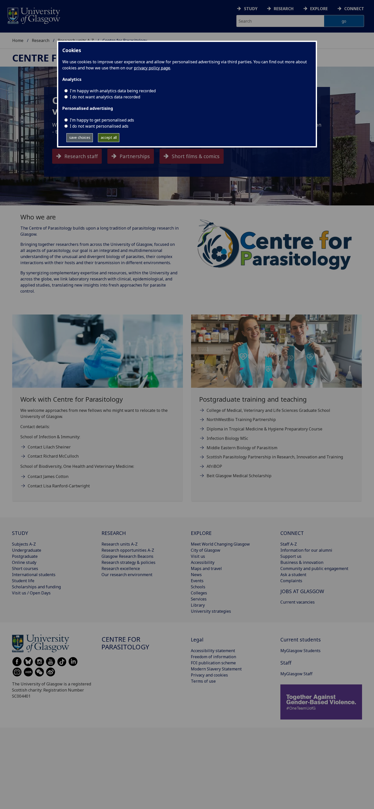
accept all (109, 137)
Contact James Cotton (48, 476)
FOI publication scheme (213, 663)
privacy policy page (152, 68)
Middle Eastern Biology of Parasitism (242, 448)
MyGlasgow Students (300, 650)
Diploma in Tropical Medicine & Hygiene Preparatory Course (264, 429)
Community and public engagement (314, 568)
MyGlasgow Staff (296, 674)
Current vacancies (297, 602)
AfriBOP (214, 466)
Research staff (81, 156)
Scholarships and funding (36, 587)
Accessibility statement (213, 650)
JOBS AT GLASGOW (302, 591)
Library (198, 605)
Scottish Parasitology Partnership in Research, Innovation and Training (275, 457)
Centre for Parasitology (125, 643)
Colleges (199, 593)
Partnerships (135, 156)
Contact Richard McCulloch (53, 456)
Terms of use (203, 681)
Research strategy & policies (128, 562)
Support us (290, 556)
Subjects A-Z (24, 544)
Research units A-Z (120, 544)
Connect (354, 8)
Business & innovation (301, 562)
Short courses (25, 568)
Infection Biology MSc (227, 438)
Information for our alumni (306, 550)
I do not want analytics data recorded (105, 97)
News (196, 574)
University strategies (211, 611)
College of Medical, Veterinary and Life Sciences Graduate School (268, 410)
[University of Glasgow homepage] (33, 15)
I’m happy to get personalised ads (102, 120)
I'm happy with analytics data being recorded (113, 91)
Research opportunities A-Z (128, 550)
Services (199, 599)
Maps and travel (206, 568)
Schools (198, 587)
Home (17, 40)
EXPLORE (201, 533)
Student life (23, 580)
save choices (79, 137)
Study (250, 8)
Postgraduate (25, 556)
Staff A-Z (288, 544)
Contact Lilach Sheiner (49, 447)
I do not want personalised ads (99, 126)
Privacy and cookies (209, 675)
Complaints (291, 580)
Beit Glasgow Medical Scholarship (239, 475)
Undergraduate (26, 550)
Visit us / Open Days (31, 593)
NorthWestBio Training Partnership (241, 419)
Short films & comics (196, 156)
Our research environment (127, 574)
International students (33, 574)
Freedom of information (213, 657)
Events (197, 580)
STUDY (20, 533)
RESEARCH (114, 533)
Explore (319, 8)
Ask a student (293, 574)
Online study (24, 562)
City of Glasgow (205, 550)
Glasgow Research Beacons (127, 556)
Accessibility (202, 562)
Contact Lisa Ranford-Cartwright (59, 486)
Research (284, 8)
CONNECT (292, 533)
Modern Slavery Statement (216, 669)
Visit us (198, 556)
